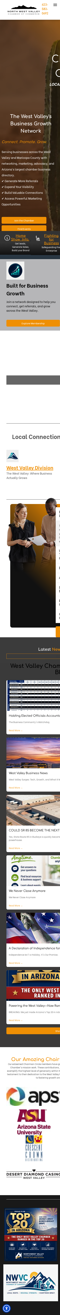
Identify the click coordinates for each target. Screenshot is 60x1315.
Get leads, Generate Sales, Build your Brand (20, 247)
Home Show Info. (20, 237)
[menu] (55, 5)
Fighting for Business (51, 239)
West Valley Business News (28, 773)
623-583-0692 (45, 9)
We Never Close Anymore (27, 891)
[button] (6, 1308)
